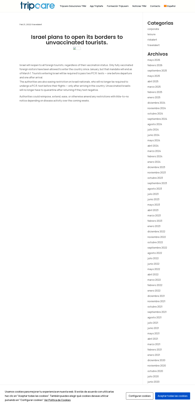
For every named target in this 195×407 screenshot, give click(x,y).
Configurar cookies (140, 396)
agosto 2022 (154, 253)
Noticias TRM (139, 6)
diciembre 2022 (156, 231)
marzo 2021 (153, 344)
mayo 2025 (153, 76)
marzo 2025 (154, 86)
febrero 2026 (154, 65)
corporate (153, 29)
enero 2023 (153, 226)
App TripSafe (96, 6)
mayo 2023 (153, 204)
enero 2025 (153, 97)
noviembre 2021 (156, 301)
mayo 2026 (153, 60)
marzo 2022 (154, 279)
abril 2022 (152, 274)
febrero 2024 (154, 156)
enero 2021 (153, 355)
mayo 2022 (153, 269)
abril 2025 (152, 81)
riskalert (152, 39)
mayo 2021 (153, 333)
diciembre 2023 (156, 167)
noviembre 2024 (156, 108)
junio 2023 (153, 199)
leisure (151, 34)
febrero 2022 (154, 285)
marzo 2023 (154, 215)
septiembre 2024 (157, 119)
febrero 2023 (154, 220)
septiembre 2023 (157, 183)
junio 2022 (153, 263)
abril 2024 (153, 145)
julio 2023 (153, 194)
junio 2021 (153, 328)
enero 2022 (153, 290)
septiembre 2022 (157, 247)
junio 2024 (153, 135)
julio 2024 (153, 129)
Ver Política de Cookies (57, 400)
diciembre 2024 (156, 102)
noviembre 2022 (156, 237)
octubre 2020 (155, 371)
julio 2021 (152, 322)
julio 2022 (153, 258)
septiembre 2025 (157, 70)
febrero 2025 (154, 92)
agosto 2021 (154, 317)
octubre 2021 (154, 306)
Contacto (155, 6)
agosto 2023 (154, 188)
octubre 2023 (155, 178)
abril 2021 (152, 338)
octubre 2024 (155, 113)
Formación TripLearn (118, 6)
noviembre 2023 (156, 172)
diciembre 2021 (156, 296)
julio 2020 (153, 376)
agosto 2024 (154, 124)
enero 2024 (154, 162)
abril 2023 (152, 210)
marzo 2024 (154, 151)
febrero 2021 (154, 349)
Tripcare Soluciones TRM (73, 6)
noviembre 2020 (156, 365)
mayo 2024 (153, 140)
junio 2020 (153, 381)
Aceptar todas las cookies (173, 396)
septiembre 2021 (157, 312)
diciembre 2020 (156, 360)
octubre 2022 (155, 242)
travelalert (37, 24)
